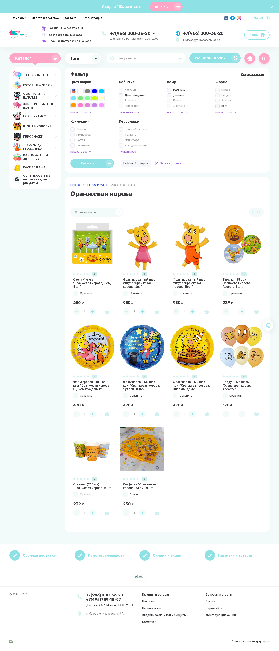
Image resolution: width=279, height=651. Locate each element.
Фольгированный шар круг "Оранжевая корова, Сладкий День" (191, 385)
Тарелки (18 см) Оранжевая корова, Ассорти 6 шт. (237, 283)
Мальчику (179, 90)
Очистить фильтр (172, 163)
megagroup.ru (261, 641)
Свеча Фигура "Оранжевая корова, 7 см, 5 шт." (92, 283)
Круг (224, 106)
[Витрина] (258, 212)
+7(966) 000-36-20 (130, 33)
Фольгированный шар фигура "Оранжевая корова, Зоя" (139, 283)
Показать (87, 163)
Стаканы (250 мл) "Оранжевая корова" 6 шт (92, 486)
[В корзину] (107, 311)
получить (161, 6)
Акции (254, 35)
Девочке (178, 95)
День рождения (135, 95)
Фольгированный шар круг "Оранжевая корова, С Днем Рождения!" (91, 385)
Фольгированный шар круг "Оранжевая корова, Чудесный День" (141, 385)
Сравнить (86, 293)
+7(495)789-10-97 (103, 599)
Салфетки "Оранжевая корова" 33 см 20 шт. (139, 486)
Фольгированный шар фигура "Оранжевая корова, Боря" (189, 283)
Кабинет (257, 18)
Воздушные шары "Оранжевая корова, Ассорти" (237, 385)
